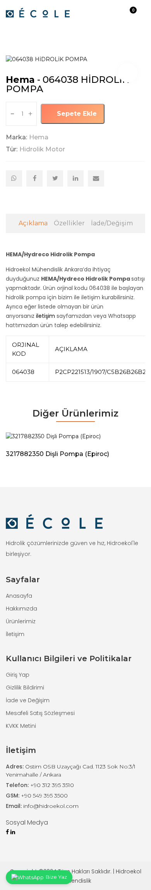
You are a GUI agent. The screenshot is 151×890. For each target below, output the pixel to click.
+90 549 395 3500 (44, 795)
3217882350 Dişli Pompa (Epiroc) (57, 454)
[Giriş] (121, 12)
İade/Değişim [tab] (112, 223)
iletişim (45, 316)
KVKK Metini (21, 726)
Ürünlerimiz (21, 621)
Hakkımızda (21, 608)
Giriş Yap (17, 675)
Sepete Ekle (76, 113)
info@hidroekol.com (51, 806)
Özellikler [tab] (69, 223)
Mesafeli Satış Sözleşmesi (40, 713)
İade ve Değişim (28, 700)
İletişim (15, 634)
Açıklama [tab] (33, 223)
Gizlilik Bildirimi (25, 687)
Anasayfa (19, 596)
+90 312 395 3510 (52, 785)
